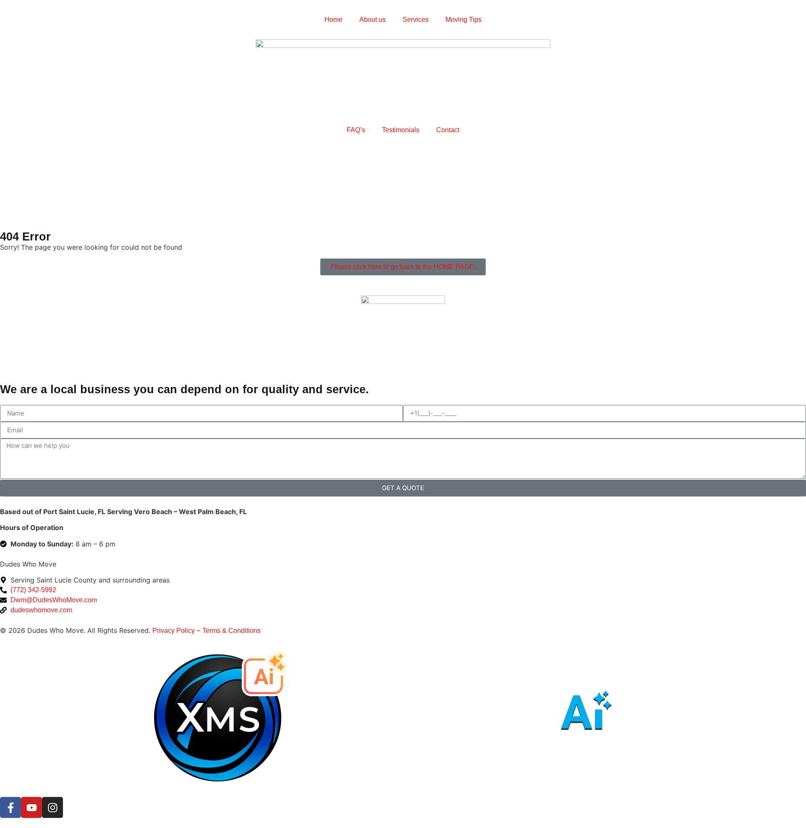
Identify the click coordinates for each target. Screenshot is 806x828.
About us (372, 19)
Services (416, 19)
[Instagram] (52, 807)
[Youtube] (31, 807)
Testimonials (400, 129)
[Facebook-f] (10, 807)
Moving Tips (463, 19)
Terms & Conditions (231, 630)
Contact (447, 129)
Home (333, 19)
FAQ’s (356, 129)
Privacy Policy (173, 630)
